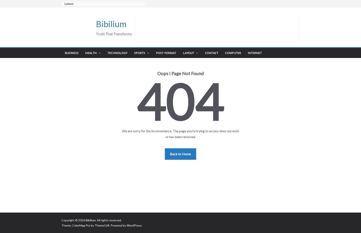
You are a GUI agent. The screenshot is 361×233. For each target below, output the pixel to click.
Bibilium (111, 24)
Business (72, 53)
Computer (233, 53)
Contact (211, 53)
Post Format (166, 53)
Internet (255, 53)
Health (91, 53)
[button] (99, 53)
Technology (117, 53)
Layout (188, 53)
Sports (139, 53)
